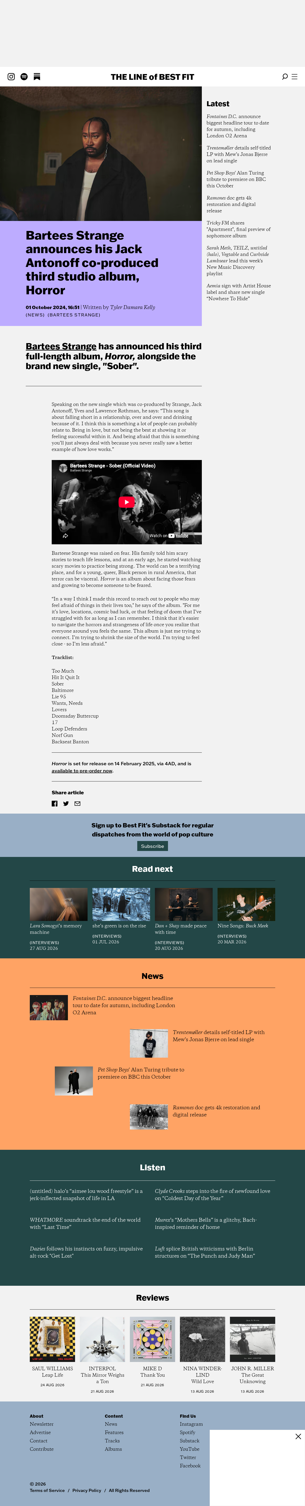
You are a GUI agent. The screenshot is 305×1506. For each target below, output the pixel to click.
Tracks (112, 1441)
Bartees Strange (61, 345)
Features (114, 1433)
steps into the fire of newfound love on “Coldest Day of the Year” (212, 1195)
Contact (38, 1441)
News (35, 315)
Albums (113, 1449)
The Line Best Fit (152, 77)
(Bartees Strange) (74, 315)
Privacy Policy (86, 1490)
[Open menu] (294, 76)
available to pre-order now (82, 770)
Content (114, 1416)
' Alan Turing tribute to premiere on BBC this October (236, 179)
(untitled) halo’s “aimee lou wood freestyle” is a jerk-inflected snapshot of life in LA (86, 1195)
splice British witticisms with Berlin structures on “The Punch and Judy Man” (205, 1253)
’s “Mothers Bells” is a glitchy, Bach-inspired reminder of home (206, 1224)
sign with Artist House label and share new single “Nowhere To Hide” (239, 292)
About (36, 1416)
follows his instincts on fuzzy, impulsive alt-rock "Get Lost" (86, 1253)
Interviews (44, 942)
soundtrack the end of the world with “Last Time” (85, 1224)
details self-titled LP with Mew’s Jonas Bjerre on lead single (239, 154)
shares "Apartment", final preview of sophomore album (238, 229)
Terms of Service (47, 1490)
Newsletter (42, 1424)
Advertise (40, 1433)
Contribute (42, 1449)
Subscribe (152, 846)
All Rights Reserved (129, 1490)
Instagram (191, 1424)
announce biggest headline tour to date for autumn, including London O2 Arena (238, 126)
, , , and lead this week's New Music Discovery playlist (238, 261)
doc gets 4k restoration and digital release (231, 204)
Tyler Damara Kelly (132, 307)
